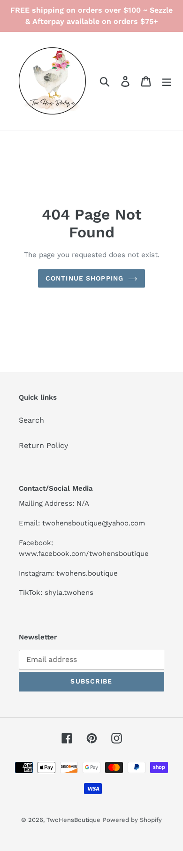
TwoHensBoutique (73, 819)
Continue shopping (84, 278)
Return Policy (43, 445)
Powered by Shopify (132, 819)
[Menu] (166, 80)
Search (31, 420)
